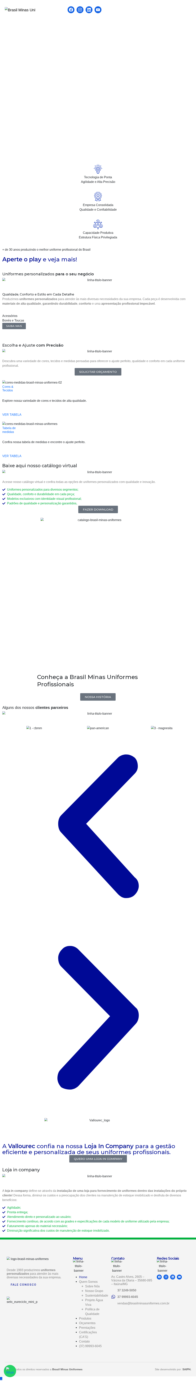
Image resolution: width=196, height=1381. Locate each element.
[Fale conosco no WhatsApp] (10, 1371)
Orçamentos (87, 1323)
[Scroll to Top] (1, 1378)
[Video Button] (3, 264)
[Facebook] (71, 9)
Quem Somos (88, 1281)
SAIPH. (186, 1369)
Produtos (85, 1318)
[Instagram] (80, 9)
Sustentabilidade (96, 1295)
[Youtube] (98, 9)
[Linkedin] (89, 9)
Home (83, 1277)
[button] (14, 326)
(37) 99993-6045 (90, 1346)
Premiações (87, 1327)
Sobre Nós (92, 1286)
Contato (84, 1341)
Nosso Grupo (94, 1291)
